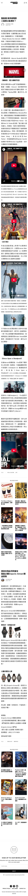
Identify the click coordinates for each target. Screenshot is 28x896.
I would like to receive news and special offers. (15, 874)
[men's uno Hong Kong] (14, 3)
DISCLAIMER (15, 888)
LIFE (16, 472)
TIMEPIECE (16, 741)
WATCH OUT (9, 741)
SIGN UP (14, 871)
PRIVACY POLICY (6, 888)
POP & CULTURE (10, 472)
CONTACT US (22, 888)
